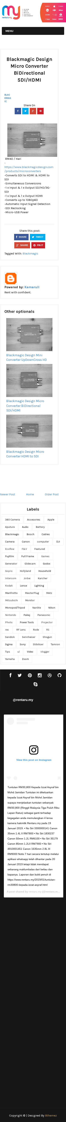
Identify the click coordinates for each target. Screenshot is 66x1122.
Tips (7, 651)
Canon (26, 541)
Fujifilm (9, 556)
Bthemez (51, 1115)
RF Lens (21, 629)
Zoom (25, 659)
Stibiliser (38, 644)
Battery (40, 527)
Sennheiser (28, 637)
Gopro (8, 571)
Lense (23, 585)
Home (30, 494)
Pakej (26, 615)
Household (44, 571)
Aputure (10, 527)
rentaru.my (35, 891)
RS (47, 629)
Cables (46, 534)
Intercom (10, 578)
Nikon (51, 607)
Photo (8, 622)
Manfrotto (11, 593)
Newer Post (7, 494)
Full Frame (27, 556)
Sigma (8, 644)
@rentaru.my (23, 700)
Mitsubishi (11, 600)
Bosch (30, 534)
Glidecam (30, 563)
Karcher (42, 578)
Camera (9, 541)
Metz (49, 593)
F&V (24, 549)
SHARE (22, 237)
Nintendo (10, 615)
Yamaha (10, 659)
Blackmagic (7, 98)
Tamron (55, 644)
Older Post (52, 494)
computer (43, 541)
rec (7, 629)
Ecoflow (9, 549)
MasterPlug (32, 593)
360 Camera (12, 519)
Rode (36, 629)
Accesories (33, 519)
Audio (25, 527)
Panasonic (43, 615)
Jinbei (27, 578)
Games (45, 556)
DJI (58, 541)
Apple (50, 519)
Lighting (39, 585)
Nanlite (36, 607)
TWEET (39, 237)
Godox (46, 563)
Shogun (47, 637)
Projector (47, 622)
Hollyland (25, 571)
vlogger (45, 651)
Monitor (30, 600)
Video (30, 651)
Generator (11, 563)
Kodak (9, 585)
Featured (39, 549)
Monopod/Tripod (15, 607)
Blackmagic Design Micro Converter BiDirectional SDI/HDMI (25, 405)
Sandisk (10, 637)
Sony (23, 644)
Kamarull (31, 287)
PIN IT (39, 245)
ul (18, 651)
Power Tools (27, 622)
